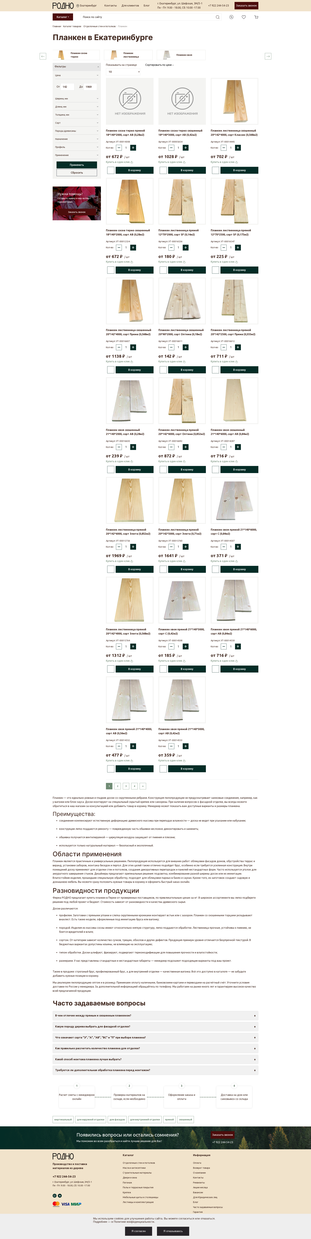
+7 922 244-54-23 (218, 5)
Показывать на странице (121, 64)
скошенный (185, 1119)
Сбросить (77, 172)
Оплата (197, 1163)
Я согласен (139, 1231)
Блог (147, 5)
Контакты (110, 5)
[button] (43, 56)
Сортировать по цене (158, 64)
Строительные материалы (137, 1172)
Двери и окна (130, 1177)
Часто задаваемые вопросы (208, 1207)
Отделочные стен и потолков (139, 1163)
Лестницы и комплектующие (138, 1202)
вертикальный (63, 1119)
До (81, 86)
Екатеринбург (88, 5)
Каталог (62, 17)
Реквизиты (199, 1182)
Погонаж (127, 1182)
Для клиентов (130, 5)
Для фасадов (117, 1119)
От (58, 86)
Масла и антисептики (134, 1168)
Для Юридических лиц (205, 1197)
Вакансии (198, 1192)
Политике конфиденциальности (134, 1221)
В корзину (134, 170)
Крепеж (127, 1192)
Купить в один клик (118, 161)
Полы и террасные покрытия (138, 1187)
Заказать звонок (246, 5)
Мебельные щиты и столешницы (140, 1197)
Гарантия (198, 1212)
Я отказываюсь (173, 1231)
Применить (77, 164)
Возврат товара (201, 1168)
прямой (169, 1119)
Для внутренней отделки (145, 1119)
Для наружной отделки (90, 1119)
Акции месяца (200, 1187)
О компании (199, 1172)
